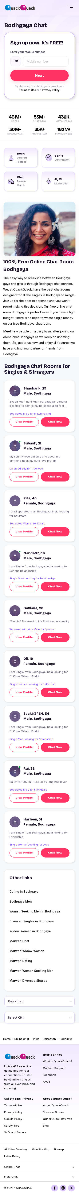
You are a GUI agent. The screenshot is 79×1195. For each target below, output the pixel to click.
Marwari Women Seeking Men (31, 970)
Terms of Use (27, 90)
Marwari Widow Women (26, 951)
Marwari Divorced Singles (28, 980)
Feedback (49, 1074)
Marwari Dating (20, 961)
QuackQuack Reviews (57, 1118)
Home (7, 1039)
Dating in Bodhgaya (24, 891)
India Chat (11, 1176)
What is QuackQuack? (57, 1061)
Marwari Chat (19, 941)
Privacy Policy (50, 90)
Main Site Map (40, 1149)
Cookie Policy (13, 1118)
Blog (46, 1125)
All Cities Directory (16, 1149)
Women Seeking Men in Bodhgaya (34, 911)
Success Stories (53, 1112)
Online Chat (21, 1039)
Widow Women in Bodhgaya (30, 931)
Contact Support (54, 1068)
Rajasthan (49, 1039)
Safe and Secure (15, 1132)
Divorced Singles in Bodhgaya (31, 921)
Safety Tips (11, 1125)
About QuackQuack (56, 1105)
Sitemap (59, 1149)
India (36, 1039)
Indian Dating (12, 1156)
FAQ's (47, 1081)
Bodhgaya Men (20, 901)
